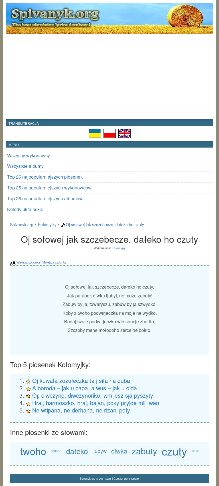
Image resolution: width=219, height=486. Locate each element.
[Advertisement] (109, 77)
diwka (119, 450)
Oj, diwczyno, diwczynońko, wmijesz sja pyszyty (92, 395)
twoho (33, 451)
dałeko (77, 451)
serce (195, 451)
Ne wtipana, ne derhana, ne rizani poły (81, 410)
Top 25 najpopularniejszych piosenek (45, 176)
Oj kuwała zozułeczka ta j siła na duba (81, 380)
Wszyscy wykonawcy (28, 155)
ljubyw (99, 450)
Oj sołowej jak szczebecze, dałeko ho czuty (105, 224)
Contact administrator (126, 479)
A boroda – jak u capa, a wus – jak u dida (84, 388)
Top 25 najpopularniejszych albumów (45, 198)
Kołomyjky (47, 224)
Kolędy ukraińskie (25, 209)
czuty (174, 451)
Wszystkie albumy (25, 166)
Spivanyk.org (21, 224)
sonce (56, 451)
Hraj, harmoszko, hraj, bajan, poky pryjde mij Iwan (95, 403)
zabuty (144, 451)
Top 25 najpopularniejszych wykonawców (49, 187)
